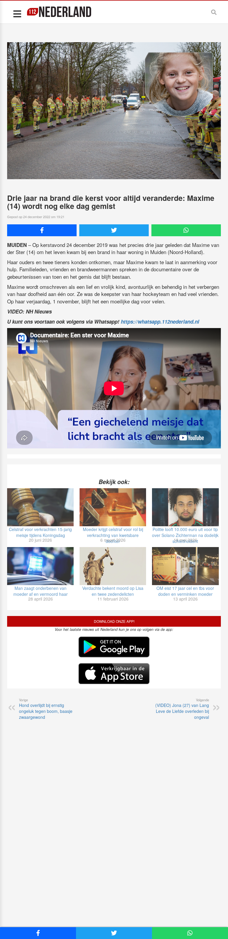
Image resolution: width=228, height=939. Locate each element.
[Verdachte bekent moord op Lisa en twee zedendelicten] (113, 566)
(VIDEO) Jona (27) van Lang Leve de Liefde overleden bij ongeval (182, 708)
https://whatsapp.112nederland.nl (160, 321)
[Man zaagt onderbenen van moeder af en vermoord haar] (40, 566)
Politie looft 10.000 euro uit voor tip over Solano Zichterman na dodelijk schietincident (185, 535)
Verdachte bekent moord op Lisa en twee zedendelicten (112, 591)
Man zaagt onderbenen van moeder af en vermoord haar (40, 591)
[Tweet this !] (114, 230)
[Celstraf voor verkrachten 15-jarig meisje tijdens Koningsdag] (40, 507)
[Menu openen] (17, 13)
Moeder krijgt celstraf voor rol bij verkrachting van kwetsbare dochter (113, 535)
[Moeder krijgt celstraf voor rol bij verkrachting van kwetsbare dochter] (113, 507)
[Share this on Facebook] (42, 230)
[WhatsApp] (186, 230)
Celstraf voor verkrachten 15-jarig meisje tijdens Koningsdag (40, 532)
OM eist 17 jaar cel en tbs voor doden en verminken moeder (185, 591)
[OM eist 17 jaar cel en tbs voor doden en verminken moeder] (185, 566)
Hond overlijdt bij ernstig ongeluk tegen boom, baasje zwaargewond (45, 708)
